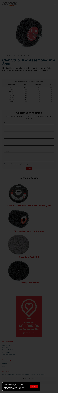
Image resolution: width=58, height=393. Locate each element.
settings (19, 388)
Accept (33, 386)
